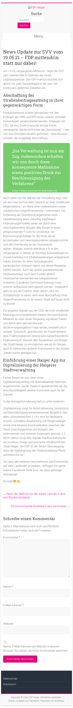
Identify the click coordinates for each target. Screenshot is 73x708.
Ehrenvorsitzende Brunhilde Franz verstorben (40, 506)
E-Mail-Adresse (13, 605)
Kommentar (11, 537)
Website (8, 623)
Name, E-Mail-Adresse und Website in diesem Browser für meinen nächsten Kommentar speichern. (35, 648)
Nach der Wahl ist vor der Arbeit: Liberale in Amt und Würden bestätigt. (34, 495)
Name (8, 586)
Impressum (9, 684)
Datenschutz (10, 678)
